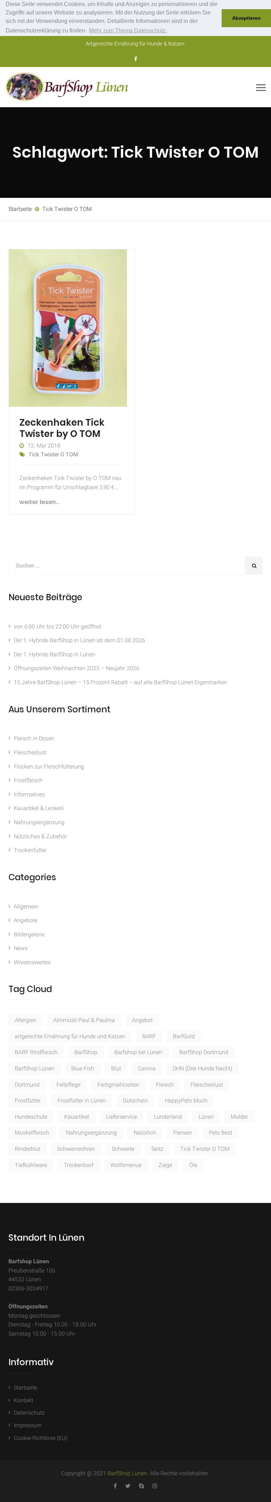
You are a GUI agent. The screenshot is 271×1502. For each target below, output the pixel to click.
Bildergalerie (29, 934)
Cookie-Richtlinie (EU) (40, 1438)
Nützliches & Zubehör (40, 836)
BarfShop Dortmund (203, 1052)
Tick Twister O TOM (53, 454)
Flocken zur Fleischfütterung (49, 766)
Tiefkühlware (31, 1165)
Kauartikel (76, 1116)
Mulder (239, 1116)
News (21, 948)
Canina (147, 1068)
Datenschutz (29, 1412)
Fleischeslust (30, 752)
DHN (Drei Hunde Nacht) (202, 1068)
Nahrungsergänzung (39, 822)
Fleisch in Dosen (34, 738)
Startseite (25, 1387)
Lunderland (168, 1116)
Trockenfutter (30, 850)
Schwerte (123, 1148)
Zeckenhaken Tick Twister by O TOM (61, 428)
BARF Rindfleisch (36, 1052)
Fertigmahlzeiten (118, 1084)
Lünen (206, 1116)
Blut (116, 1068)
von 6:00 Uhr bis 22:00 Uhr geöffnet (57, 626)
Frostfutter (28, 1100)
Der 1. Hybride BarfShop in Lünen (54, 654)
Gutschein (135, 1100)
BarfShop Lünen (34, 1068)
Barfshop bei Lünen (138, 1052)
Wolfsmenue (125, 1165)
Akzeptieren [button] (246, 18)
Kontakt (23, 1400)
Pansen (182, 1132)
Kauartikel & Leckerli (39, 808)
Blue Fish (82, 1068)
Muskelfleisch (32, 1132)
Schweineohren (76, 1148)
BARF (149, 1036)
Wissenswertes (32, 962)
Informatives (29, 794)
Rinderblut (27, 1148)
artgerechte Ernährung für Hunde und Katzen (70, 1036)
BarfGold (184, 1036)
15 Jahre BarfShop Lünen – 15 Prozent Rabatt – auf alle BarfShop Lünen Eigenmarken (120, 682)
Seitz (157, 1148)
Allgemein (26, 906)
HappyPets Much (186, 1100)
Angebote (25, 920)
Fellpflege (68, 1084)
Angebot (142, 1020)
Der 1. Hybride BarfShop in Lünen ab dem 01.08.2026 (79, 640)
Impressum (28, 1425)
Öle (193, 1165)
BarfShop (85, 1052)
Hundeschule (31, 1116)
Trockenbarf (79, 1165)
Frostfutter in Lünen (82, 1100)
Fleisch (165, 1084)
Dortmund (27, 1084)
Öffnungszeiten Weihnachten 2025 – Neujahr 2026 (76, 668)
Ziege (165, 1165)
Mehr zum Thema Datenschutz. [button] (128, 31)
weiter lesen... (39, 502)
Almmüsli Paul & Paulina (84, 1020)
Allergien (25, 1020)
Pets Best (220, 1132)
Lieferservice (121, 1116)
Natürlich (145, 1132)
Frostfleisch (28, 780)
